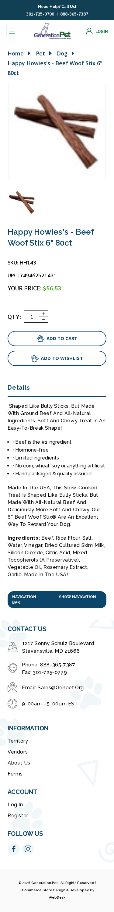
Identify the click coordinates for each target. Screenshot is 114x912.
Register (18, 815)
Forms (15, 774)
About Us (19, 763)
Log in (15, 804)
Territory (18, 741)
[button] (57, 599)
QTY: (14, 317)
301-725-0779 (50, 672)
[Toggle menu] (12, 31)
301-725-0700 (40, 13)
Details (19, 387)
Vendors (18, 752)
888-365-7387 (74, 13)
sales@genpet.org (61, 687)
